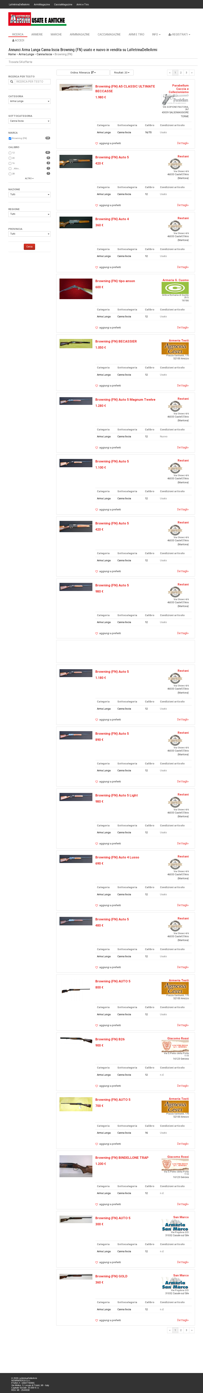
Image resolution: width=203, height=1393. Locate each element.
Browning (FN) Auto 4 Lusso (117, 857)
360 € (99, 225)
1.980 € (100, 97)
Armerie (37, 34)
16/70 (148, 132)
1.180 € (100, 678)
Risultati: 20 (121, 72)
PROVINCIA (15, 228)
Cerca (29, 246)
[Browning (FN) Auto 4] (76, 222)
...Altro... (16, 168)
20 (13, 158)
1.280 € (100, 406)
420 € (99, 163)
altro (28, 178)
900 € (99, 1045)
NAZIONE (14, 189)
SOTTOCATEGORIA (20, 115)
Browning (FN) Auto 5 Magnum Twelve (125, 400)
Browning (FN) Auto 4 (112, 219)
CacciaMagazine (63, 4)
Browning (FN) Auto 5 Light (116, 795)
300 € (99, 1224)
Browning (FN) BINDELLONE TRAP (121, 1158)
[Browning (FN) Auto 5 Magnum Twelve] (76, 400)
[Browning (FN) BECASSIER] (76, 343)
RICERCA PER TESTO (21, 76)
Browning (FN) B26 (110, 1039)
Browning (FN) (19, 138)
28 (13, 173)
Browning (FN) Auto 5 (112, 157)
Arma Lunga (26, 54)
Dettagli (183, 143)
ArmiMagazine (42, 4)
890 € (99, 740)
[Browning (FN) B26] (76, 1040)
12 (13, 152)
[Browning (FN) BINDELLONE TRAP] (76, 1166)
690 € (99, 863)
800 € (99, 987)
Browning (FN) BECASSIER (116, 341)
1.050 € (100, 347)
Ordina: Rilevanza (80, 72)
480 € (99, 925)
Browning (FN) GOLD (111, 1276)
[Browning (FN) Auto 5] (76, 161)
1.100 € (100, 467)
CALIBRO (13, 147)
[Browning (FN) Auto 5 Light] (76, 796)
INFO (155, 34)
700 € (99, 1106)
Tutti (12, 194)
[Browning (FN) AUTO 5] (76, 989)
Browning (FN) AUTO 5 (112, 981)
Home (12, 54)
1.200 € (100, 1164)
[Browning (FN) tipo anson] (76, 288)
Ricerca (17, 34)
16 (13, 163)
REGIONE (14, 209)
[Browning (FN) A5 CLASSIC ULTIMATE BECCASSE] (76, 87)
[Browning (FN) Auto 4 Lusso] (76, 858)
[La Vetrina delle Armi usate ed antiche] (37, 19)
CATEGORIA (15, 96)
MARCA (13, 132)
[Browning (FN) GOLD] (76, 1276)
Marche (56, 34)
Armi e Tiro (83, 4)
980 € (99, 591)
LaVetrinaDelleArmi (19, 4)
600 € (99, 287)
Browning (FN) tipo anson (115, 281)
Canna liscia (44, 54)
